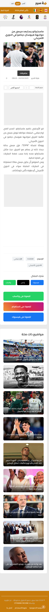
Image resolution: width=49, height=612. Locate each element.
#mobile (30, 258)
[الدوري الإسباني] (40, 10)
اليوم (17, 3)
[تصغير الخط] (31, 87)
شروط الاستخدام (21, 607)
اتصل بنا (9, 607)
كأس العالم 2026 (21, 10)
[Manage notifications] (43, 607)
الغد (12, 3)
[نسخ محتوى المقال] (5, 87)
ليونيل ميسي (12, 133)
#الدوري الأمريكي (35, 265)
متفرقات (23, 73)
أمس (23, 3)
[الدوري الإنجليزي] (46, 10)
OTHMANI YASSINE (21, 603)
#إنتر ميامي (18, 258)
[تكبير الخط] (26, 87)
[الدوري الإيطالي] (35, 10)
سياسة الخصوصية (35, 607)
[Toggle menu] (4, 3)
